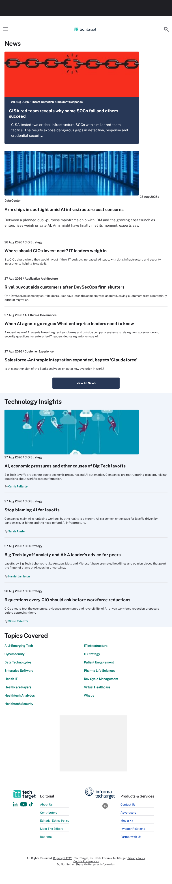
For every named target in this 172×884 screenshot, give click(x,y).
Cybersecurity (14, 654)
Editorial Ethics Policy (54, 820)
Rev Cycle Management (101, 679)
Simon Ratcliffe (18, 621)
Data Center (12, 200)
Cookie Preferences (86, 861)
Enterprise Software (18, 670)
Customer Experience (39, 351)
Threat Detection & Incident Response (57, 102)
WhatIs (89, 695)
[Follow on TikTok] (31, 804)
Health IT (10, 679)
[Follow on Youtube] (24, 804)
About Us (46, 804)
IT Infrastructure (96, 645)
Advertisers (128, 812)
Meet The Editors (51, 828)
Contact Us (127, 804)
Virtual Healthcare (97, 687)
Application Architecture (41, 278)
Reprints (46, 836)
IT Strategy (92, 654)
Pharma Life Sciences (99, 670)
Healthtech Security (18, 704)
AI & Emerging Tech (18, 645)
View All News (86, 383)
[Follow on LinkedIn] (15, 804)
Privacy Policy (136, 858)
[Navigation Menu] (5, 29)
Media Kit (126, 820)
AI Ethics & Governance (40, 315)
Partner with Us (130, 836)
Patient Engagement (99, 662)
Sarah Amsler (17, 531)
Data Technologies (17, 662)
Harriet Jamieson (19, 576)
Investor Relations (132, 828)
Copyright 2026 (62, 858)
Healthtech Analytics (19, 695)
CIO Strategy (33, 242)
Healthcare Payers (17, 687)
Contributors (48, 812)
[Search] (166, 29)
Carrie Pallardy (18, 486)
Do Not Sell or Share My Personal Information (86, 864)
